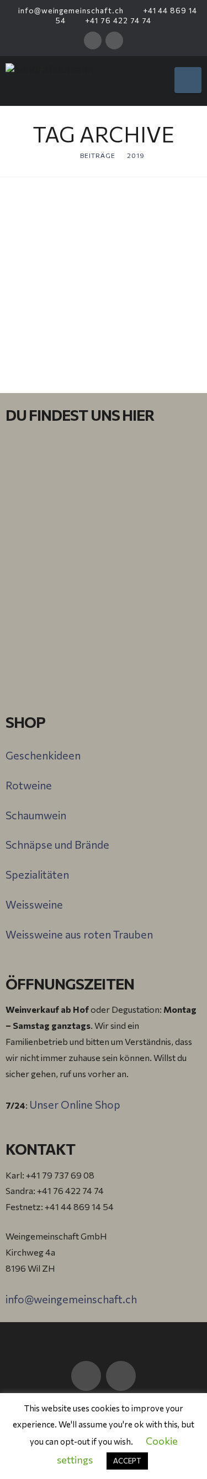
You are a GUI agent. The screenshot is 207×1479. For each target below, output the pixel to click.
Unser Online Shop (74, 1104)
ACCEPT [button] (127, 1460)
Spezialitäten (37, 874)
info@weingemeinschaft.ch (70, 10)
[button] (187, 80)
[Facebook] (93, 40)
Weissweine (34, 904)
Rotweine (29, 785)
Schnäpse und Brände (57, 844)
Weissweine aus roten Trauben (79, 934)
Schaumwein (36, 815)
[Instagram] (114, 40)
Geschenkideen (43, 755)
